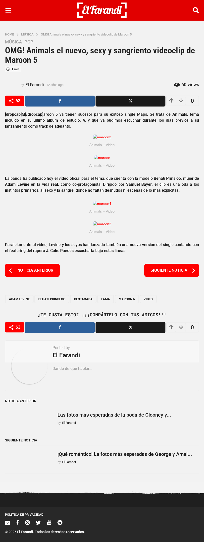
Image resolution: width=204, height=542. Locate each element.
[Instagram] (27, 522)
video (148, 299)
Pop (28, 41)
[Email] (7, 522)
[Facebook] (17, 522)
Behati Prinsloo (51, 299)
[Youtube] (49, 522)
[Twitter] (38, 522)
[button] (8, 10)
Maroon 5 (127, 299)
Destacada (83, 299)
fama (105, 299)
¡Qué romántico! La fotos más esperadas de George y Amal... (124, 454)
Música (13, 41)
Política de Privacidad (24, 514)
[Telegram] (59, 522)
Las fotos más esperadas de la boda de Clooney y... (114, 415)
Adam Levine (19, 299)
